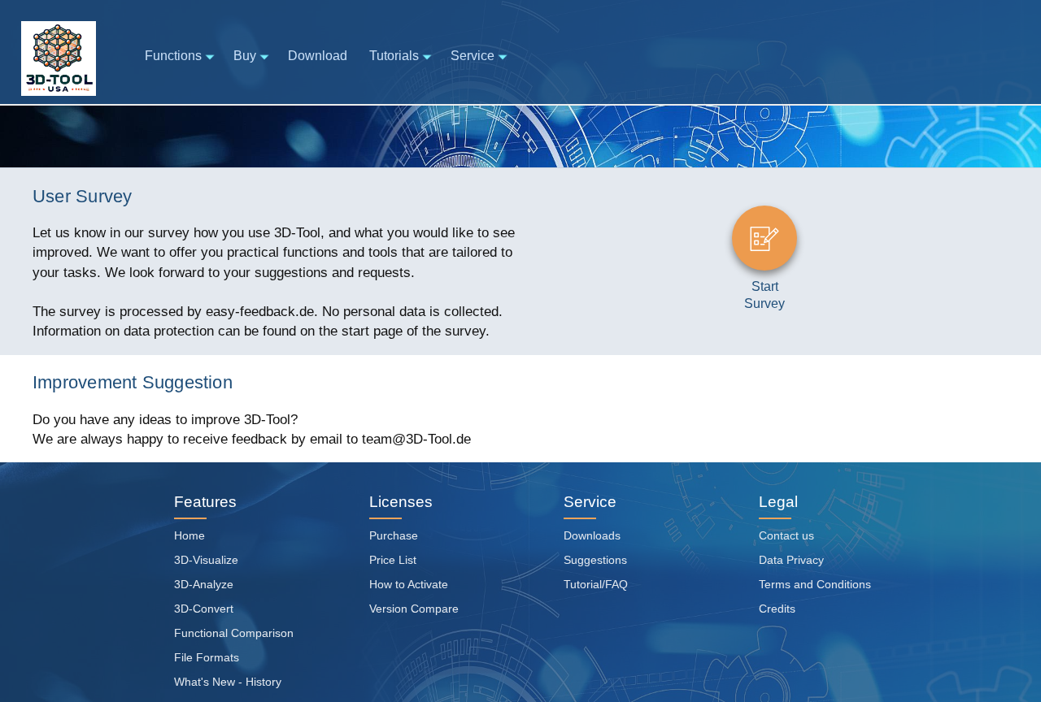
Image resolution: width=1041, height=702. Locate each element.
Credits (777, 608)
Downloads (592, 535)
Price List (392, 559)
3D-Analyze (203, 584)
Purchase (393, 535)
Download (317, 56)
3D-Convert (203, 608)
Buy (244, 56)
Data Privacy (791, 559)
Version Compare (414, 608)
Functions (173, 56)
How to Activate (408, 584)
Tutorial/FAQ (596, 584)
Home (189, 535)
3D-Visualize (206, 559)
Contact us (786, 535)
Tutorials (394, 56)
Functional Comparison (234, 632)
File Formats (206, 657)
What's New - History (227, 681)
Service (472, 56)
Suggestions (595, 559)
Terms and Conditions (815, 584)
